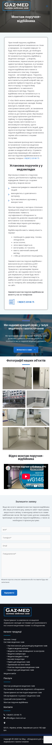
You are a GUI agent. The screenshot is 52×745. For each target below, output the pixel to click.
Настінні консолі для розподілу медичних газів (27, 645)
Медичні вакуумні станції (18, 656)
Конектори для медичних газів (20, 670)
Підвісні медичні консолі (17, 648)
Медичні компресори (16, 653)
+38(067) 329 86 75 (31, 158)
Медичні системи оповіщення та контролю (25, 651)
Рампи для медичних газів (18, 662)
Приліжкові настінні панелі (18, 664)
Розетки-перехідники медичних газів (23, 667)
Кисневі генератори (15, 659)
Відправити (9, 592)
